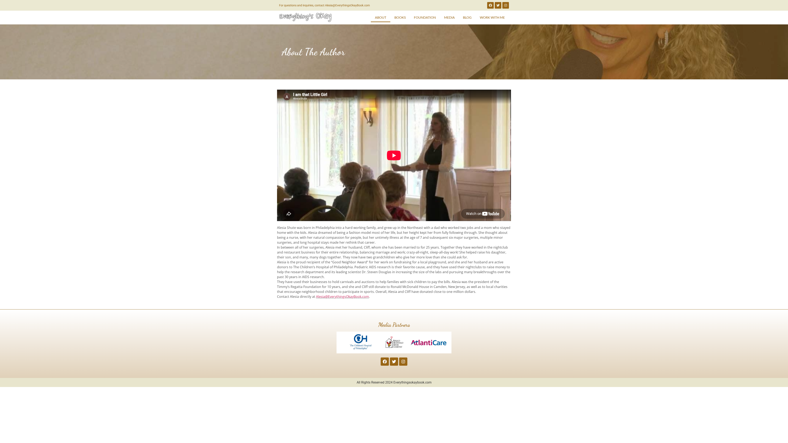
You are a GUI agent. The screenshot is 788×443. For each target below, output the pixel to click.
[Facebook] (490, 5)
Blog (467, 17)
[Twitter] (498, 5)
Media (449, 17)
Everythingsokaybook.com (412, 382)
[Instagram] (505, 5)
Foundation (425, 17)
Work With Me (492, 17)
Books (400, 17)
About (380, 17)
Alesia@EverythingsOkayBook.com (342, 296)
